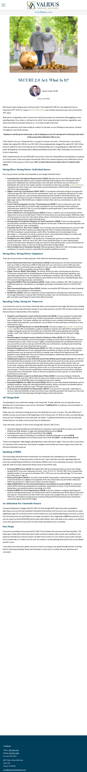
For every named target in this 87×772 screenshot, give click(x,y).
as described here (76, 185)
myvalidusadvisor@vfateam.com (14, 770)
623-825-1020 (14, 753)
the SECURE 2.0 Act (37, 110)
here (17, 234)
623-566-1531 (14, 750)
